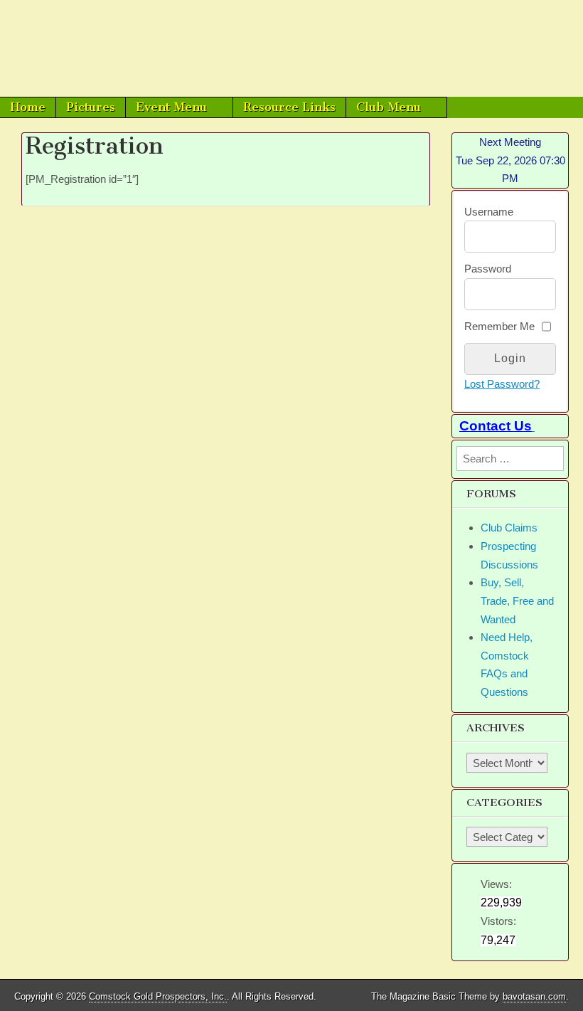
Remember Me (499, 326)
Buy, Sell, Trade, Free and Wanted (517, 600)
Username (488, 212)
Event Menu (171, 107)
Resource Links (289, 107)
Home (28, 107)
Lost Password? (502, 384)
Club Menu (388, 107)
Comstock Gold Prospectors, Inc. (158, 996)
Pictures (90, 107)
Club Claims (509, 528)
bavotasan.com (534, 996)
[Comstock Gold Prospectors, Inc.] (291, 48)
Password (487, 269)
